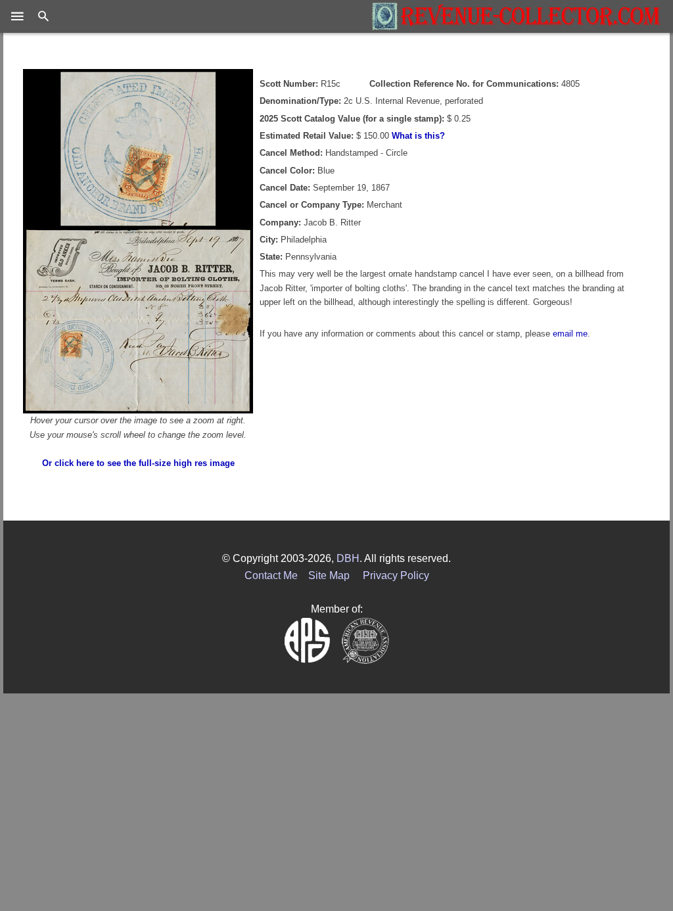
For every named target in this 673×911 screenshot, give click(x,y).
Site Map (329, 575)
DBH (348, 558)
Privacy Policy (396, 575)
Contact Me (271, 575)
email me (570, 334)
